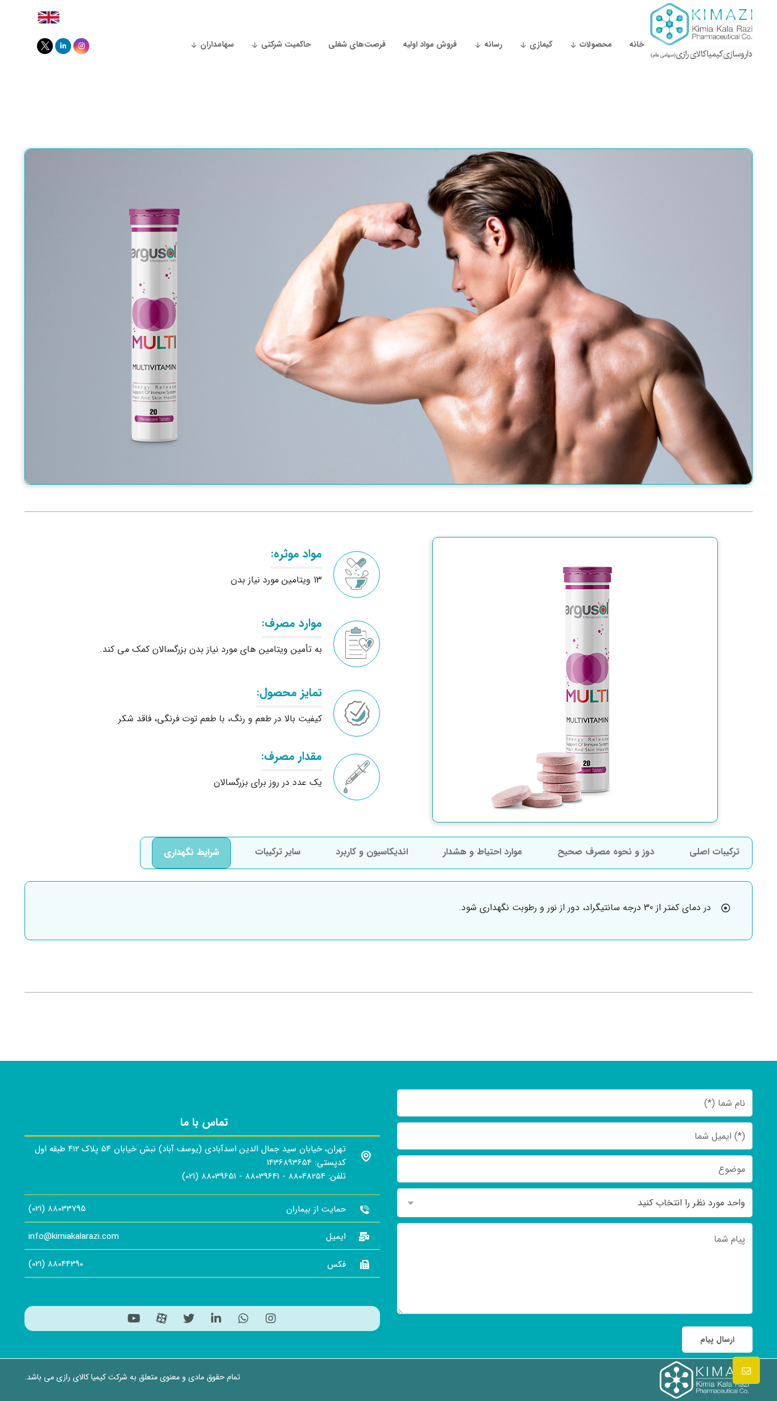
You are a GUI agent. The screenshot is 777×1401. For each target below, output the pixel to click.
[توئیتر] (45, 46)
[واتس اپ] (243, 1318)
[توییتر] (188, 1318)
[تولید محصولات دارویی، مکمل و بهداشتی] (701, 31)
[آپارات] (161, 1318)
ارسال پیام (717, 1339)
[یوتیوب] (134, 1318)
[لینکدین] (63, 46)
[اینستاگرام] (81, 46)
